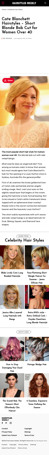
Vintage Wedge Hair (37, 365)
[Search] (45, 3)
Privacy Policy (7, 432)
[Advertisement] (24, 55)
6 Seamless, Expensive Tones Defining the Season (37, 404)
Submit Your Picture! (9, 435)
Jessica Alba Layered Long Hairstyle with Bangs (12, 316)
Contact (5, 428)
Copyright (28, 428)
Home (4, 9)
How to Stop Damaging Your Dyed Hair (12, 368)
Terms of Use (29, 435)
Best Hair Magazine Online (40, 441)
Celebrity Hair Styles (15, 9)
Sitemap (27, 432)
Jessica (9, 38)
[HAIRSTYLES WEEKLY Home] (24, 419)
